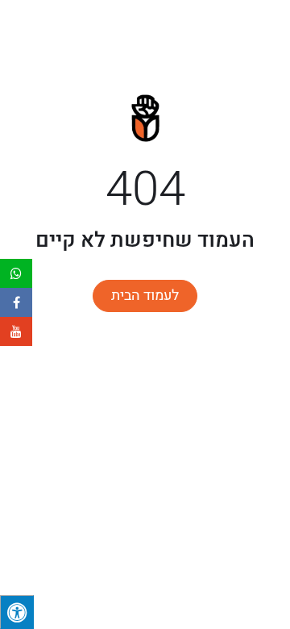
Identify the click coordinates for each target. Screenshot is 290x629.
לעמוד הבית (145, 295)
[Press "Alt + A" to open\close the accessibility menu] (17, 612)
